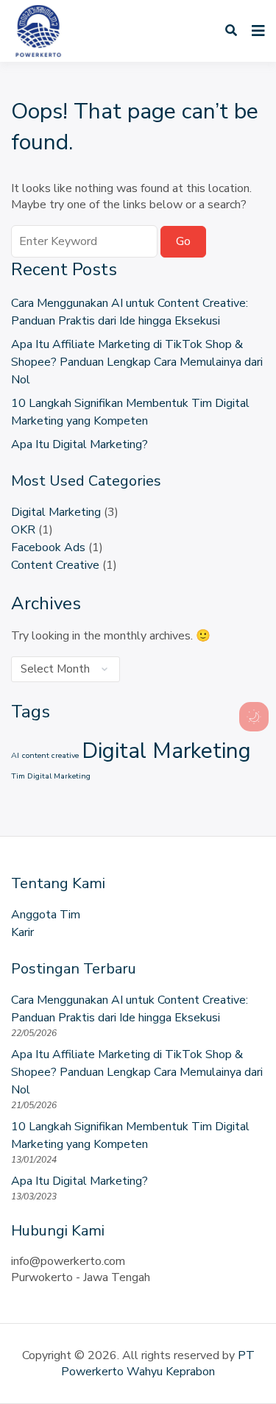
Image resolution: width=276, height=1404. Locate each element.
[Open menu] (254, 30)
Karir (22, 932)
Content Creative (55, 565)
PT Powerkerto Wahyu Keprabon (158, 1363)
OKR (23, 530)
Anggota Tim (45, 915)
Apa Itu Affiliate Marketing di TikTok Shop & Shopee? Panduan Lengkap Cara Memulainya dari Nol (137, 362)
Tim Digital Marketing (51, 775)
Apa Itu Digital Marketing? (79, 444)
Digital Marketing (56, 512)
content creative (50, 755)
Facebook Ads (48, 547)
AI (15, 755)
